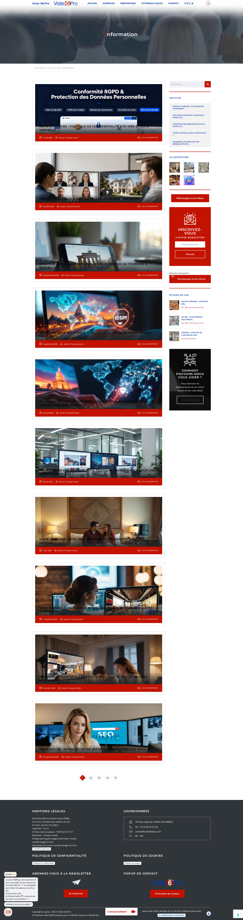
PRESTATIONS (128, 3)
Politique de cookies (132, 863)
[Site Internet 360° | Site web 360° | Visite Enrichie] (175, 179)
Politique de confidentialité (43, 863)
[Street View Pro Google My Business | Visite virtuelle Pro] (175, 166)
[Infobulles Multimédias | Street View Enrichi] (204, 166)
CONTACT (173, 3)
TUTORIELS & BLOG (152, 3)
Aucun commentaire (149, 137)
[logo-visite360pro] (65, 3)
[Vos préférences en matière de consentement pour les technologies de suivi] (238, 915)
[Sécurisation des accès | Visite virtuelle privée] (190, 179)
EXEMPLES (109, 3)
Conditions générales (41, 849)
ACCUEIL (92, 3)
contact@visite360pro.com (148, 831)
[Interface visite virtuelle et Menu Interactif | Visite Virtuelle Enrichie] (190, 166)
